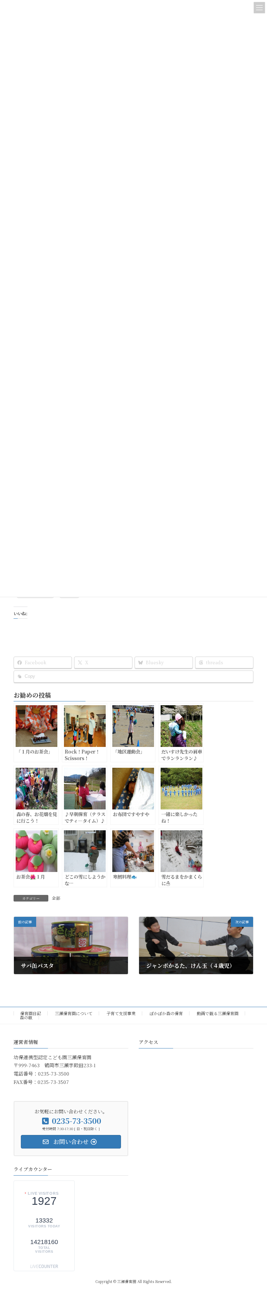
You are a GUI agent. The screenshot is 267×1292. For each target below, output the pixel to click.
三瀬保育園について (73, 1013)
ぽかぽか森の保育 (166, 1013)
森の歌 (26, 1017)
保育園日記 (30, 1013)
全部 (56, 898)
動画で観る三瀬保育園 (217, 1013)
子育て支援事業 (121, 1013)
